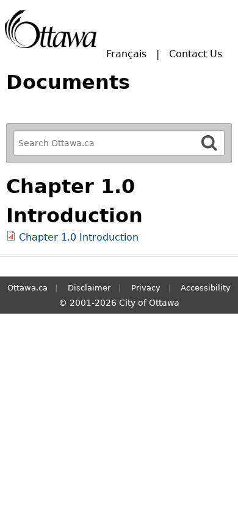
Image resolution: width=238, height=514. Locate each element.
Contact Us (195, 54)
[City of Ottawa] (50, 29)
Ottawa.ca (27, 287)
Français (126, 54)
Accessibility (206, 287)
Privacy (145, 287)
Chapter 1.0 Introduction (79, 237)
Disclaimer (89, 287)
